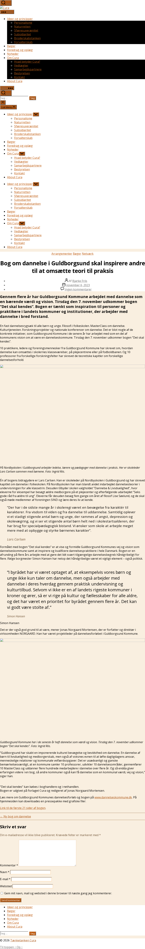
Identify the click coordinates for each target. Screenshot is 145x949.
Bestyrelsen (22, 73)
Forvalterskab (23, 42)
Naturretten (22, 26)
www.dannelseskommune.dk (113, 797)
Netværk (88, 254)
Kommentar (9, 865)
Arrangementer (61, 254)
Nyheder (13, 54)
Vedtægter (21, 65)
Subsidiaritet (22, 34)
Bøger (11, 46)
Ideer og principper (20, 19)
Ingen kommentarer (78, 289)
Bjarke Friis (79, 281)
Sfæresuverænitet (26, 30)
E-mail (5, 879)
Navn (4, 872)
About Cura (14, 81)
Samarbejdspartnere (28, 69)
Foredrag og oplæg (20, 50)
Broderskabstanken (27, 38)
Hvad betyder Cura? (27, 62)
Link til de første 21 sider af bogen (22, 808)
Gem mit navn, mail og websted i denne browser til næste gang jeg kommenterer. (58, 893)
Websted (6, 886)
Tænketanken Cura (23, 940)
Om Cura (13, 58)
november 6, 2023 (78, 285)
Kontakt (19, 77)
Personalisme (23, 23)
